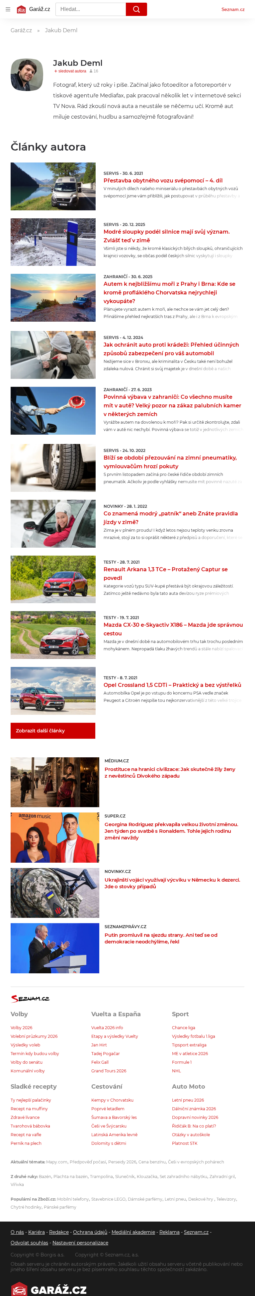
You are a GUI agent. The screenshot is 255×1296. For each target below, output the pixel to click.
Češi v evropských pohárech (196, 1161)
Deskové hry (201, 1199)
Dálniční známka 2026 (194, 1108)
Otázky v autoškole (191, 1134)
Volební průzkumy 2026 (34, 1036)
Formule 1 (182, 1062)
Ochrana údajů (90, 1232)
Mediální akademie (133, 1232)
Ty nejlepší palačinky (31, 1100)
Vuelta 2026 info (107, 1027)
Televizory (226, 1199)
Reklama (169, 1232)
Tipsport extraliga (189, 1044)
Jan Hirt (99, 1044)
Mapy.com (56, 1161)
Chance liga (183, 1027)
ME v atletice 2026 (190, 1053)
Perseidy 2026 (122, 1161)
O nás (17, 1232)
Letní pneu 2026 (188, 1100)
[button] (53, 186)
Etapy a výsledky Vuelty (114, 1036)
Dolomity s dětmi (108, 1143)
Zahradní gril (222, 1176)
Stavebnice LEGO (108, 1199)
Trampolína (101, 1176)
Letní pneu (175, 1199)
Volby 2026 (21, 1027)
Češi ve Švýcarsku (109, 1126)
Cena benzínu (152, 1161)
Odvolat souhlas (29, 1243)
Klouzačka (147, 1176)
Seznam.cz (233, 9)
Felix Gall (100, 1062)
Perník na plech (26, 1143)
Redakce (59, 1232)
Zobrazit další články (40, 731)
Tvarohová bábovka (30, 1126)
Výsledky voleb (25, 1044)
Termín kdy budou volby (35, 1053)
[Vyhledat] (136, 9)
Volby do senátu (26, 1062)
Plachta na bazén (70, 1176)
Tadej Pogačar (105, 1053)
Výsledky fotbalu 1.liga (193, 1036)
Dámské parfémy (145, 1199)
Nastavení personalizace (80, 1243)
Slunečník (124, 1176)
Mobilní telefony (73, 1199)
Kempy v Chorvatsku (112, 1100)
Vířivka (17, 1184)
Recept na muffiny (29, 1108)
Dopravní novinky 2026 (195, 1117)
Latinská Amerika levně (114, 1134)
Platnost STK (185, 1143)
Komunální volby (28, 1070)
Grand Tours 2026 (108, 1070)
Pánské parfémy (60, 1207)
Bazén (45, 1176)
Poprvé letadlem (108, 1108)
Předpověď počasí (88, 1161)
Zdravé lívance (25, 1117)
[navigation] (8, 9)
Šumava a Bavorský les (114, 1117)
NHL (176, 1070)
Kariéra (36, 1232)
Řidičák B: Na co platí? (194, 1126)
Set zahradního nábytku (183, 1176)
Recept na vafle (26, 1134)
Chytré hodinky (26, 1207)
